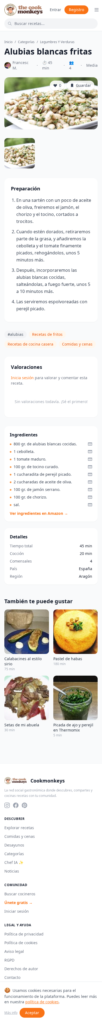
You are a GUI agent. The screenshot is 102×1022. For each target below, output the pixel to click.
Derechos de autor (21, 968)
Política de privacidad (24, 934)
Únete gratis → (18, 902)
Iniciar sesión (16, 911)
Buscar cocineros (19, 893)
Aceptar (32, 1012)
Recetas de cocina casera (30, 344)
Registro (76, 9)
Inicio (8, 42)
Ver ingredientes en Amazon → (39, 513)
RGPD (9, 960)
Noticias (11, 871)
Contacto (12, 977)
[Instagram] (7, 805)
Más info (10, 1013)
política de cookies (42, 1001)
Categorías (26, 42)
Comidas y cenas (77, 344)
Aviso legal (14, 951)
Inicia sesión (22, 377)
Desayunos (14, 845)
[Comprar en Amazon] (90, 444)
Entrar (55, 9)
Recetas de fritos (47, 334)
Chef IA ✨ (13, 862)
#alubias (15, 334)
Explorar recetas (19, 827)
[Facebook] (15, 805)
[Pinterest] (24, 805)
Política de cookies (21, 942)
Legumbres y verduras (57, 42)
